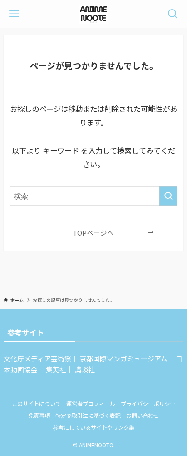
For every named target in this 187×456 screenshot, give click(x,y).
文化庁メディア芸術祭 (37, 358)
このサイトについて (36, 404)
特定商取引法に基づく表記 (88, 415)
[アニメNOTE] (93, 14)
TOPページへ (93, 232)
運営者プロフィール (90, 404)
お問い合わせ (142, 415)
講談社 (84, 369)
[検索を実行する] (168, 196)
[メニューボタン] (14, 14)
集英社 (56, 369)
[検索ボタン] (173, 14)
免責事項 (39, 415)
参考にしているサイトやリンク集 (93, 427)
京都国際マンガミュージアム (123, 358)
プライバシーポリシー (148, 404)
